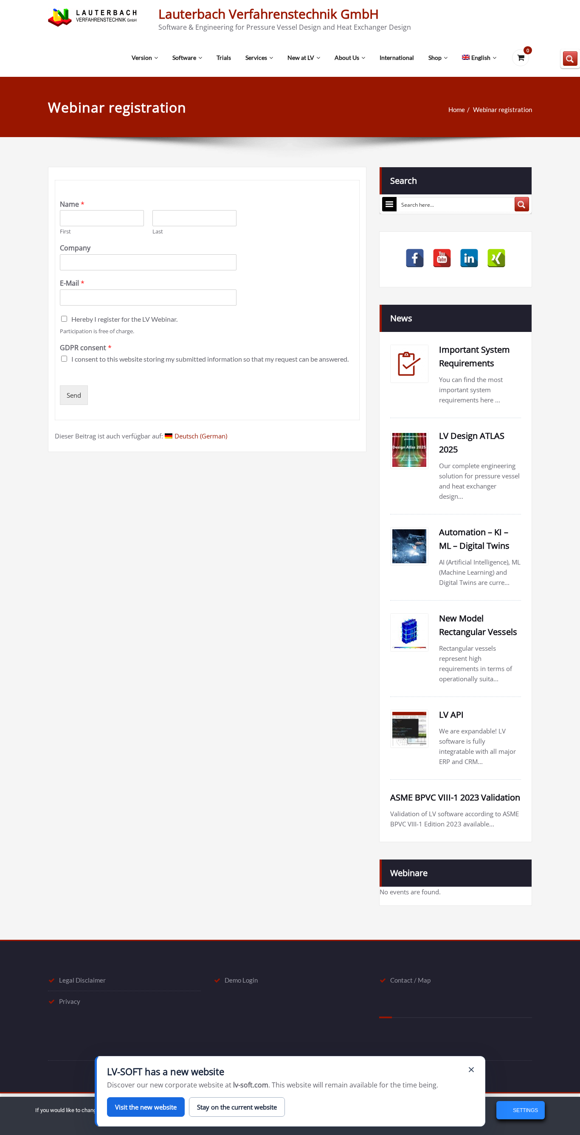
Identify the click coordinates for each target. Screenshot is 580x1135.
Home (456, 109)
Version (142, 57)
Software (184, 57)
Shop (435, 57)
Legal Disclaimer (82, 980)
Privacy (69, 1001)
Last (157, 231)
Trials (224, 57)
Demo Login (241, 980)
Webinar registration (502, 109)
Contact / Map (410, 980)
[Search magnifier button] (522, 204)
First (65, 231)
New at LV (300, 57)
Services (256, 57)
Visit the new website (146, 1107)
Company (75, 248)
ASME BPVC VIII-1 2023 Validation (455, 797)
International (397, 57)
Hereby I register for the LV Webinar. (124, 319)
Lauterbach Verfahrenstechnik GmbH (268, 13)
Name (72, 204)
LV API (451, 714)
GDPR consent (86, 347)
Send (74, 395)
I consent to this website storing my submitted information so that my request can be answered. (210, 359)
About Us (347, 57)
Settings (525, 1110)
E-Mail (72, 283)
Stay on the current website (237, 1107)
